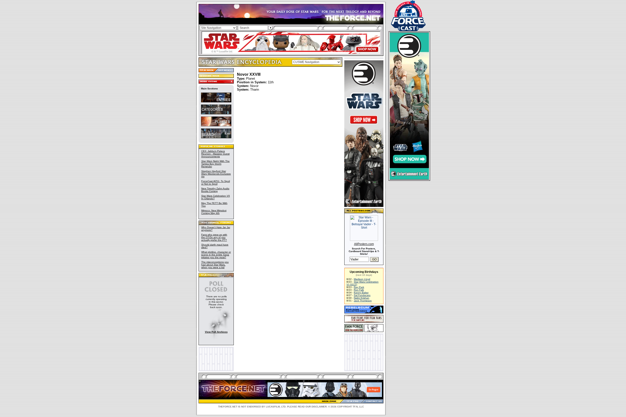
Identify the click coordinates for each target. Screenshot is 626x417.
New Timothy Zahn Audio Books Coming (215, 189)
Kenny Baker (361, 292)
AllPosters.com (364, 244)
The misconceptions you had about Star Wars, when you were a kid (215, 265)
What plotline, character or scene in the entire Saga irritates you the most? (216, 255)
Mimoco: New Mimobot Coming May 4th (213, 211)
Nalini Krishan (361, 298)
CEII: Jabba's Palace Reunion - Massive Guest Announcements (215, 154)
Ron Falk (359, 290)
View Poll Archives (216, 332)
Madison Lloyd (362, 279)
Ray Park (359, 287)
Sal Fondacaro (362, 295)
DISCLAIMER (319, 406)
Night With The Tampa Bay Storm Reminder (215, 164)
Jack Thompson (363, 300)
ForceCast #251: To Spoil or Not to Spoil (215, 182)
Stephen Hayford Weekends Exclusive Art (216, 174)
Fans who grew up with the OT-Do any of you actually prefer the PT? (214, 237)
